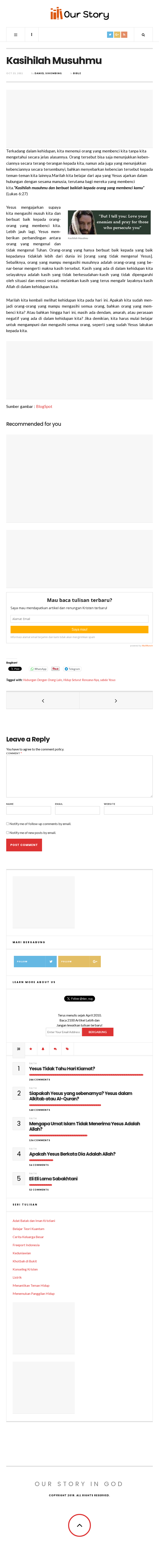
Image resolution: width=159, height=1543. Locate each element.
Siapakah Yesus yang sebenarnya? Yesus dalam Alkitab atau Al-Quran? (80, 1096)
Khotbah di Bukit (25, 1261)
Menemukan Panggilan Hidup (34, 1293)
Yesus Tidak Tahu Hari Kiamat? (62, 1069)
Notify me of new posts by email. (33, 833)
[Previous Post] (43, 700)
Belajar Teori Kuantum (28, 1229)
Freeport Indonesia (26, 1245)
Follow (22, 961)
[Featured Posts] (31, 1049)
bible (77, 73)
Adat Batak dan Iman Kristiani (34, 1221)
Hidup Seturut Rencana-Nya (81, 680)
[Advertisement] (79, 119)
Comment (14, 753)
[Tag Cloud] (67, 1049)
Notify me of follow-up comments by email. (40, 824)
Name (10, 804)
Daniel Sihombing (48, 73)
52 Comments (39, 1189)
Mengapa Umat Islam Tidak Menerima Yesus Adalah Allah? (84, 1126)
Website (109, 804)
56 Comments (39, 1165)
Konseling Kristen (25, 1269)
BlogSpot (44, 406)
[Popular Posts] (19, 1049)
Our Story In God (79, 1483)
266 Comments (39, 1079)
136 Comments (39, 1140)
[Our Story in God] (79, 13)
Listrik (17, 1277)
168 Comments (39, 1109)
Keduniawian (22, 1253)
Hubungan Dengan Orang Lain (42, 680)
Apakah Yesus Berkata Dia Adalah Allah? (72, 1154)
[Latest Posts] (43, 1049)
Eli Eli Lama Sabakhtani (53, 1179)
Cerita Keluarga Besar (28, 1237)
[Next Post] (116, 700)
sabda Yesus (108, 680)
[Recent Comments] (55, 1049)
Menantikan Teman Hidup (31, 1285)
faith (33, 1063)
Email (59, 804)
